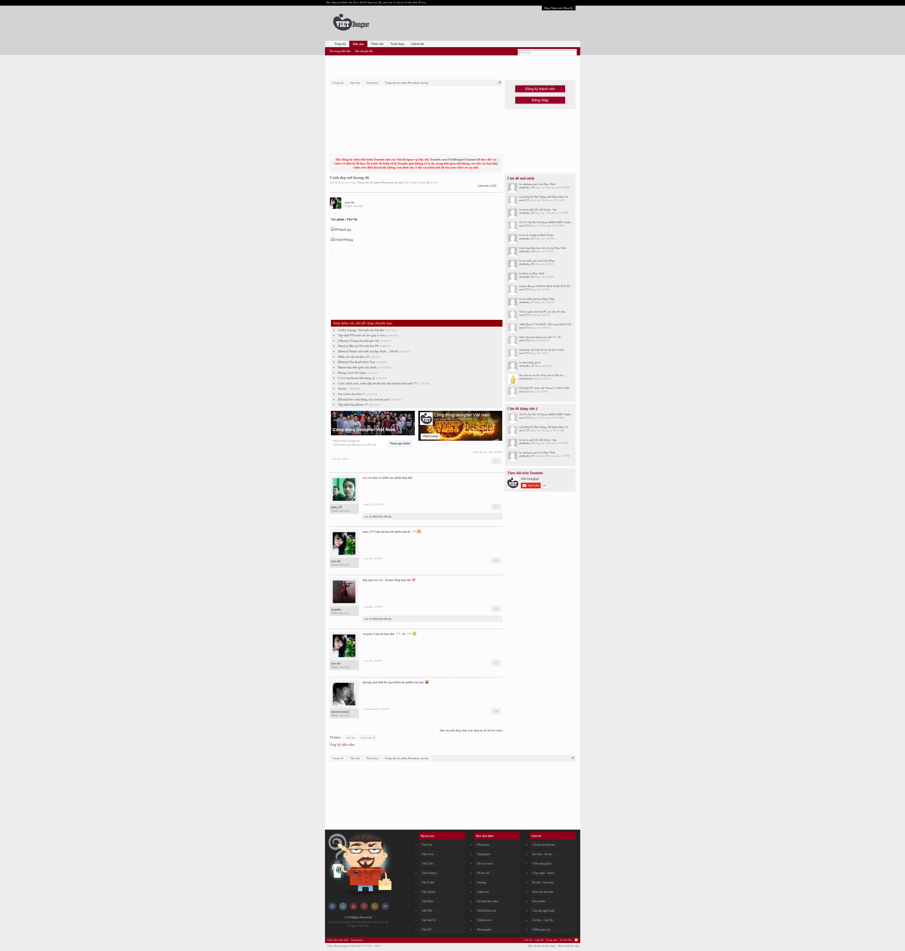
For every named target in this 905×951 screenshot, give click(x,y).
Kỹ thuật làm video (487, 901)
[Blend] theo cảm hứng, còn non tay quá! (364, 399)
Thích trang (430, 436)
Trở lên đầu (565, 940)
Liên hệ (528, 940)
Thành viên (377, 43)
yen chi (425, 182)
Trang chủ (340, 43)
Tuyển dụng (397, 43)
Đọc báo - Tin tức (542, 854)
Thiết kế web (484, 920)
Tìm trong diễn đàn (339, 51)
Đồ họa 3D (483, 873)
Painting (481, 882)
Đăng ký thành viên (540, 89)
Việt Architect (429, 873)
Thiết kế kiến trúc (486, 910)
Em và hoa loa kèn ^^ (351, 394)
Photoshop (483, 844)
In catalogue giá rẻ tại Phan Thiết (537, 184)
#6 (496, 711)
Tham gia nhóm (400, 443)
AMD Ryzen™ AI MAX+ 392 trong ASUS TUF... (546, 324)
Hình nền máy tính (542, 891)
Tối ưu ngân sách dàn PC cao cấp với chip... (543, 311)
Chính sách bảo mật (568, 945)
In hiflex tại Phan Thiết (531, 273)
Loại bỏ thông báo (498, 159)
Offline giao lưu (541, 929)
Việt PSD (427, 910)
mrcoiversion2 (340, 711)
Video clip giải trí (541, 863)
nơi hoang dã (368, 737)
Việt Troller (428, 882)
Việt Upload (428, 891)
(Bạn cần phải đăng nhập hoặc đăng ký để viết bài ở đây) (471, 730)
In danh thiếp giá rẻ (530, 362)
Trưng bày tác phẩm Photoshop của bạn (380, 182)
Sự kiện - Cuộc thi (542, 920)
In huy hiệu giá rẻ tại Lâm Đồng (537, 260)
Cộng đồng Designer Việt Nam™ (353, 945)
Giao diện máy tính (337, 940)
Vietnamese (357, 940)
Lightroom (483, 891)
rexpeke (336, 609)
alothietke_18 (526, 251)
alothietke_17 (526, 302)
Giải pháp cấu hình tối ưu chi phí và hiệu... (542, 349)
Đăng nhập (540, 100)
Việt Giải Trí (429, 920)
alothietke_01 (526, 238)
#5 (496, 662)
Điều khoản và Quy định (541, 945)
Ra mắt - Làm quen (543, 882)
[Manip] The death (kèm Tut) (356, 362)
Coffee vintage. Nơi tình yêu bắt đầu (361, 330)
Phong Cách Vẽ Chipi (352, 373)
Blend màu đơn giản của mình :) (358, 367)
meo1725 (524, 200)
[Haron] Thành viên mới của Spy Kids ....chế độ (368, 351)
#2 (496, 506)
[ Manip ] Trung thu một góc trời (358, 340)
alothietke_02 (526, 365)
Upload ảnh (417, 43)
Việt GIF (427, 929)
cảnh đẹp (350, 737)
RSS (576, 940)
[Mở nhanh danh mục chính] (499, 82)
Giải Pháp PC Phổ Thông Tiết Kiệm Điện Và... (544, 196)
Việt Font (427, 844)
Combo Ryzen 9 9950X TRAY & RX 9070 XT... (545, 286)
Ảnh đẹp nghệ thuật (543, 910)
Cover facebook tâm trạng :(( (356, 378)
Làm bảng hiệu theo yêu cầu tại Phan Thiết (542, 248)
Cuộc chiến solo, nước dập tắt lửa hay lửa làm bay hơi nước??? (378, 383)
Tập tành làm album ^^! (353, 404)
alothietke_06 (526, 264)
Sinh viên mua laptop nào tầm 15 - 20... (541, 337)
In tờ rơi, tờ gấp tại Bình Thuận (536, 235)
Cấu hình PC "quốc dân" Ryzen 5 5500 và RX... (545, 388)
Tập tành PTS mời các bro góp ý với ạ (362, 335)
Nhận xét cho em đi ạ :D (353, 356)
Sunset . (343, 388)
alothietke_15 (526, 212)
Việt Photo (427, 901)
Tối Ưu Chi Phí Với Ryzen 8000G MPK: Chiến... (546, 222)
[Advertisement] (452, 66)
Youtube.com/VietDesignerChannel (453, 159)
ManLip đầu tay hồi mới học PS (358, 346)
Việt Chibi (427, 863)
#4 (496, 608)
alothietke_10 (526, 187)
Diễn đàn (358, 44)
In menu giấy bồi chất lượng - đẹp (538, 209)
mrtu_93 (336, 507)
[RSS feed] (375, 909)
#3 (496, 560)
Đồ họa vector (485, 863)
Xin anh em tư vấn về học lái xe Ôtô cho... (542, 375)
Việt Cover (428, 854)
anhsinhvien (525, 378)
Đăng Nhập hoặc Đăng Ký (558, 8)
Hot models (538, 901)
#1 (496, 461)
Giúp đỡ (539, 940)
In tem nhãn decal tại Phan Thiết (537, 298)
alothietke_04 (526, 276)
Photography (484, 929)
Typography (483, 854)
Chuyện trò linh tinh (543, 844)
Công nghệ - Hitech (543, 873)
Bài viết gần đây (364, 51)
